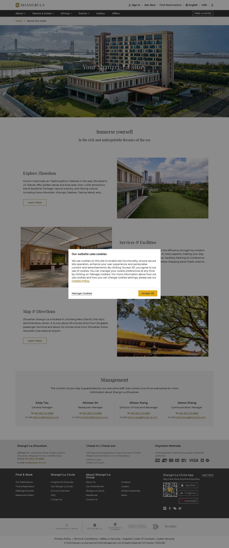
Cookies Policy (80, 280)
